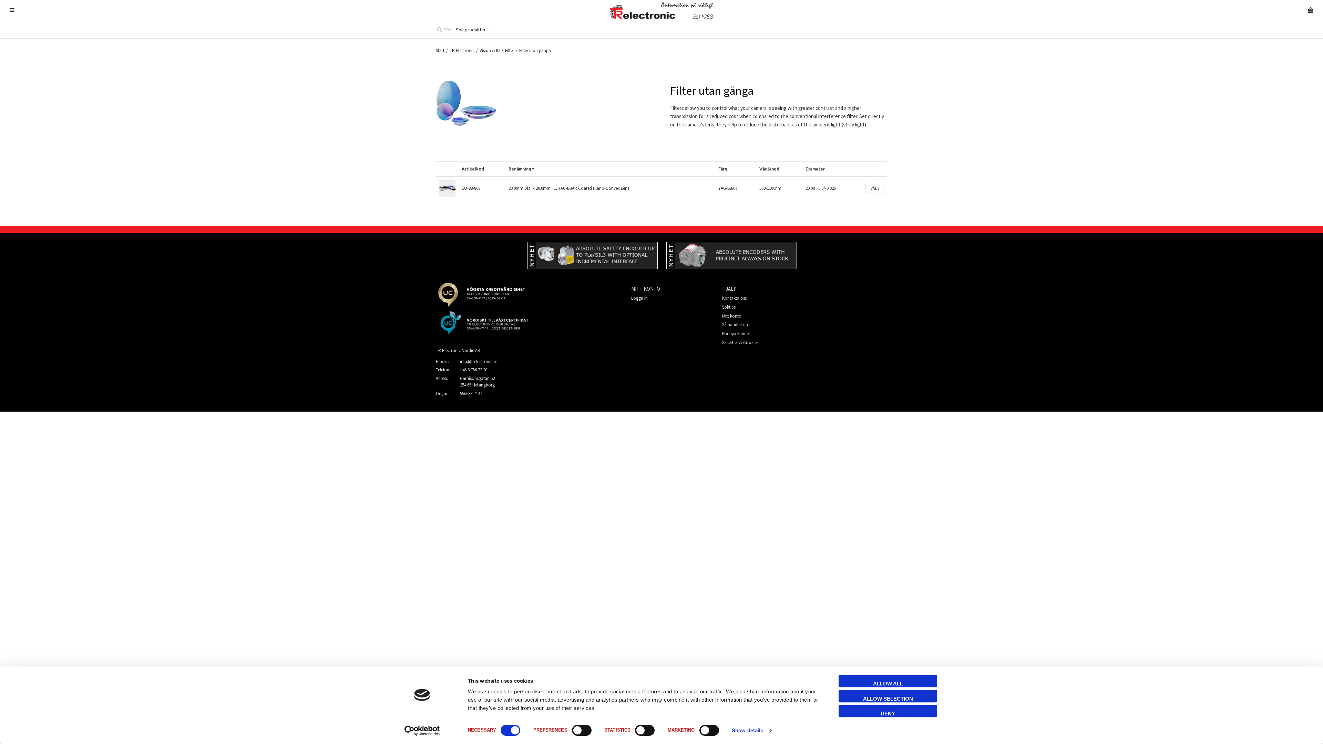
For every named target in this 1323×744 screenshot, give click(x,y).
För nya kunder (736, 334)
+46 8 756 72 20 (473, 370)
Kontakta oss (734, 298)
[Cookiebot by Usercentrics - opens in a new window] (422, 730)
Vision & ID (490, 50)
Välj (875, 188)
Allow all (888, 683)
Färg (722, 168)
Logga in (639, 298)
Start (440, 50)
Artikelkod (473, 168)
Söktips (729, 307)
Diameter (815, 168)
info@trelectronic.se (478, 361)
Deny (888, 713)
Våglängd (769, 168)
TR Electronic (462, 50)
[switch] (582, 730)
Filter (509, 50)
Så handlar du (735, 325)
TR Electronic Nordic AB (458, 350)
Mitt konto (731, 316)
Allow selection (888, 699)
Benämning (520, 168)
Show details (747, 730)
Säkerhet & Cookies (740, 342)
